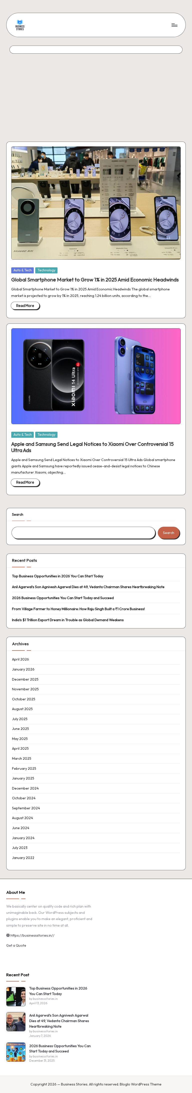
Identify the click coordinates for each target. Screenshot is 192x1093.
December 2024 (25, 788)
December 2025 (25, 679)
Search (17, 514)
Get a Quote (16, 945)
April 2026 (20, 659)
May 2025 (20, 738)
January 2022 (23, 857)
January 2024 (23, 838)
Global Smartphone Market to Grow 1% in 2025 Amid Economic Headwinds (95, 279)
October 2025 (23, 699)
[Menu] (174, 24)
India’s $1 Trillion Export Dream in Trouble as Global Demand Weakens (68, 620)
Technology (47, 270)
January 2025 (23, 778)
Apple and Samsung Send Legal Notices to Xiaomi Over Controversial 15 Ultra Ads (92, 447)
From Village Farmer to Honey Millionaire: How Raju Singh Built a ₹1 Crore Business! (78, 609)
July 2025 (20, 719)
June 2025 (20, 728)
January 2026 (23, 669)
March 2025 (21, 758)
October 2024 (24, 798)
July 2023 (20, 847)
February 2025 (24, 768)
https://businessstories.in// (32, 935)
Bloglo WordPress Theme (141, 1084)
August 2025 (22, 709)
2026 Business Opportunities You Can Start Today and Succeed (63, 598)
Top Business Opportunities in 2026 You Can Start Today (57, 576)
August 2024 (22, 818)
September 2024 (26, 808)
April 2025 (20, 748)
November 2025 (25, 689)
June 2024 (20, 828)
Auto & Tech (23, 270)
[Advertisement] (96, 91)
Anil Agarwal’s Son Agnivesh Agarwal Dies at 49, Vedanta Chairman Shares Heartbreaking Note (88, 587)
